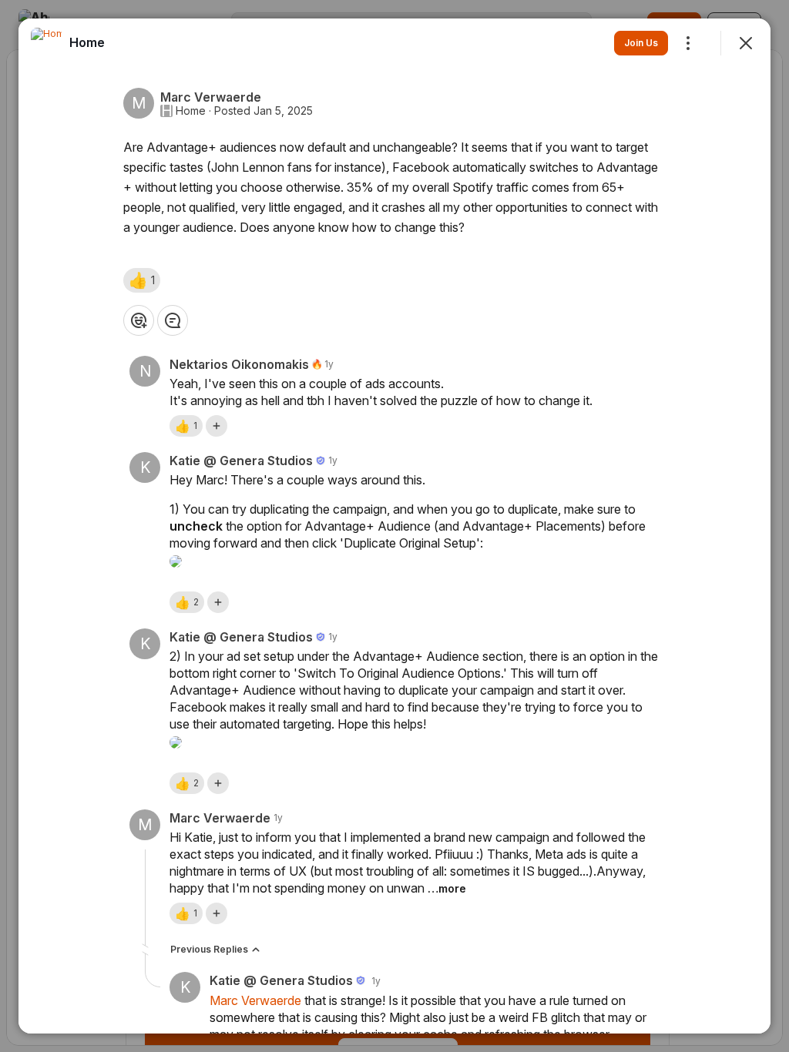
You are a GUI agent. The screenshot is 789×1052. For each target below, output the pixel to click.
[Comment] (172, 320)
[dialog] (394, 526)
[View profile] (46, 43)
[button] (141, 280)
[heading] (87, 42)
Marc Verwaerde (255, 1000)
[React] (138, 320)
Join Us (641, 43)
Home (191, 111)
